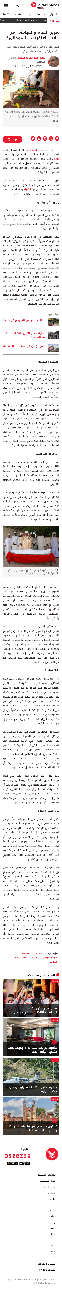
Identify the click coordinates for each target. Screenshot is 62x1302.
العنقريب (26, 953)
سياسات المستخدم (47, 1175)
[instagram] (21, 1156)
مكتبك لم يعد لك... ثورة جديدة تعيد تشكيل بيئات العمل (32, 1050)
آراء (29, 14)
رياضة (53, 1252)
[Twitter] (25, 1156)
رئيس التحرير (50, 1187)
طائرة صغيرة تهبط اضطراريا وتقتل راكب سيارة (33, 1089)
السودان (39, 953)
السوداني (32, 149)
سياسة (41, 14)
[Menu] (6, 5)
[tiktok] (10, 1156)
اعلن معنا (51, 1199)
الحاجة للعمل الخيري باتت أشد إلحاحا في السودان (24, 335)
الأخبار (53, 14)
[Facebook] (29, 1156)
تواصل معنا (50, 1193)
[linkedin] (14, 1156)
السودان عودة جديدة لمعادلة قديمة (24, 346)
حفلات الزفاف (20, 957)
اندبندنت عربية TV (47, 1270)
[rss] (6, 1156)
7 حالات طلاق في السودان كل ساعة (24, 320)
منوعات (33, 975)
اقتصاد (18, 14)
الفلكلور (34, 957)
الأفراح (27, 189)
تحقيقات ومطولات (47, 1264)
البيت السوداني (50, 957)
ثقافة (6, 14)
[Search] (17, 5)
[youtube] (17, 1156)
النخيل (56, 158)
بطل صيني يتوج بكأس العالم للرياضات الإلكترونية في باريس (35, 1011)
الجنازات (53, 961)
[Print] (33, 138)
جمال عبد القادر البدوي (30, 57)
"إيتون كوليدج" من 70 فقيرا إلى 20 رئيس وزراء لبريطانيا (32, 1129)
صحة (53, 1258)
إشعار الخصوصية (48, 1181)
